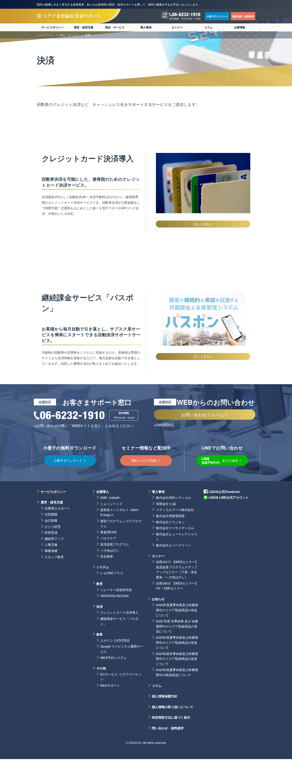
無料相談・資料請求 (243, 16)
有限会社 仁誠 (166, 503)
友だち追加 (230, 460)
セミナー (177, 27)
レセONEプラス (111, 573)
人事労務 (51, 544)
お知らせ (158, 599)
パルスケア (108, 538)
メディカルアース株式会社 (175, 509)
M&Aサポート (110, 685)
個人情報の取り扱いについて (172, 707)
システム (102, 567)
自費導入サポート (57, 508)
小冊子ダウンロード (217, 16)
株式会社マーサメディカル (175, 528)
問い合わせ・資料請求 (168, 728)
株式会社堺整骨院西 (170, 516)
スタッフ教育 (54, 557)
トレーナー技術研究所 (116, 589)
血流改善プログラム (114, 544)
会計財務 (51, 520)
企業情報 (239, 27)
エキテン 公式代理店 (115, 640)
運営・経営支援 (83, 27)
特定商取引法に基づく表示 (171, 717)
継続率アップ (54, 538)
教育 (99, 583)
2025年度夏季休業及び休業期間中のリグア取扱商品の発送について (177, 642)
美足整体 (106, 556)
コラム (208, 27)
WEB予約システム (113, 657)
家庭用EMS (108, 532)
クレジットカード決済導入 (119, 612)
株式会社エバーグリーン (173, 545)
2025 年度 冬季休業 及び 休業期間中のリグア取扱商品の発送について (177, 626)
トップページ (45, 35)
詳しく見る (202, 224)
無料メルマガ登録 (144, 460)
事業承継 (51, 550)
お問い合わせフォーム (202, 415)
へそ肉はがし (109, 550)
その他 (101, 668)
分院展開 (51, 514)
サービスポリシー (52, 27)
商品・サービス (115, 27)
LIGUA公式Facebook (224, 491)
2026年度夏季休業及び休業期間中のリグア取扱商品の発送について (177, 610)
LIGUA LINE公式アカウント (229, 497)
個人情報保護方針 (164, 696)
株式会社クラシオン (170, 522)
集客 (99, 634)
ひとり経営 (53, 526)
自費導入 (102, 491)
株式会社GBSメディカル (173, 497)
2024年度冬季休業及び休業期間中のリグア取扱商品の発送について (177, 658)
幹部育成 (51, 532)
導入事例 (146, 27)
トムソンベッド (111, 503)
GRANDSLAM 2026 (114, 595)
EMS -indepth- (110, 497)
